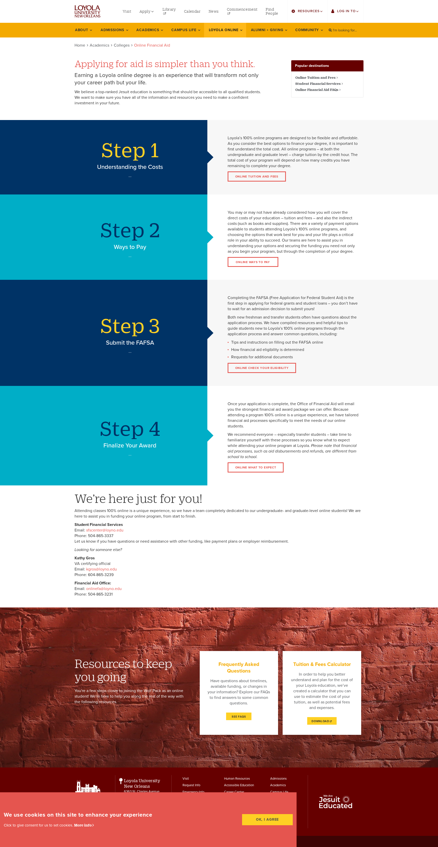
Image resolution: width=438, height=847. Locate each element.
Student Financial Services (318, 83)
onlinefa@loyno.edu (104, 588)
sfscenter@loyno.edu (104, 530)
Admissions (278, 779)
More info (83, 825)
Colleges (122, 45)
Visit (185, 779)
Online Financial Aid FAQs (316, 89)
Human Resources (237, 779)
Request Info (191, 785)
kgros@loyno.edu (101, 569)
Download (320, 721)
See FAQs (239, 716)
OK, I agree (267, 819)
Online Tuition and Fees (315, 77)
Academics (99, 45)
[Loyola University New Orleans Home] (87, 11)
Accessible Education (239, 785)
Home (80, 45)
